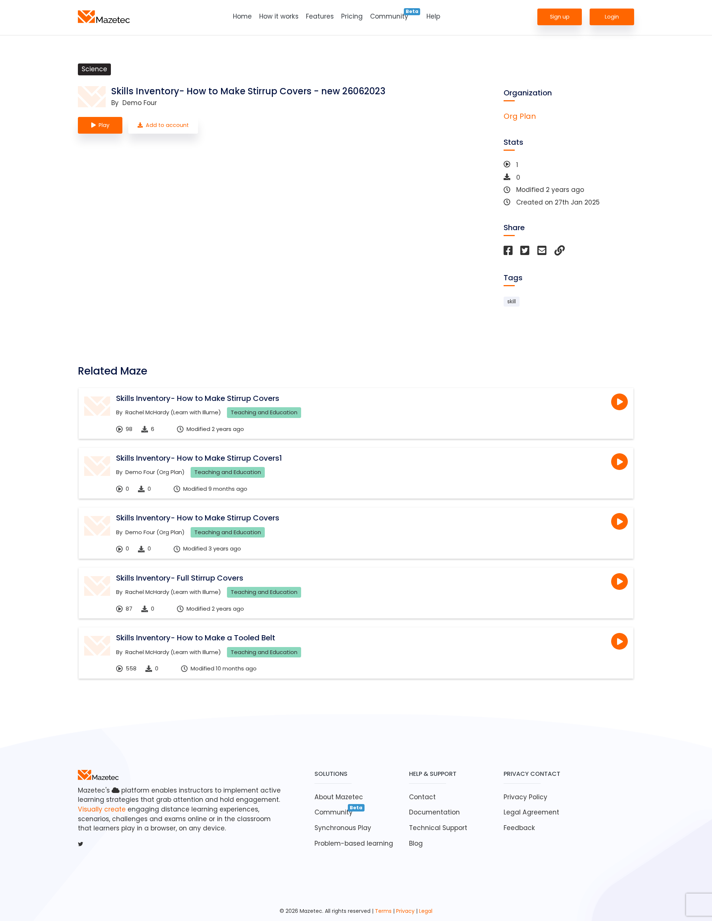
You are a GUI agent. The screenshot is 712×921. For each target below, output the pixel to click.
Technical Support (438, 827)
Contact (422, 797)
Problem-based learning (353, 843)
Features (320, 16)
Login (612, 16)
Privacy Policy (525, 797)
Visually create (102, 809)
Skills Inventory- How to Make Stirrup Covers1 (199, 458)
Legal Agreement (531, 812)
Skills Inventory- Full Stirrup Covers (179, 578)
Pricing (352, 16)
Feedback (519, 827)
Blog (416, 843)
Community (389, 16)
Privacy (405, 911)
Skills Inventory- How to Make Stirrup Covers (197, 398)
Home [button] (242, 16)
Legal (425, 911)
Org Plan (520, 116)
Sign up (560, 16)
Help (433, 16)
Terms (383, 911)
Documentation (434, 812)
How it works (279, 16)
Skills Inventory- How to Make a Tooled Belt (195, 638)
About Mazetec (338, 797)
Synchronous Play (342, 827)
